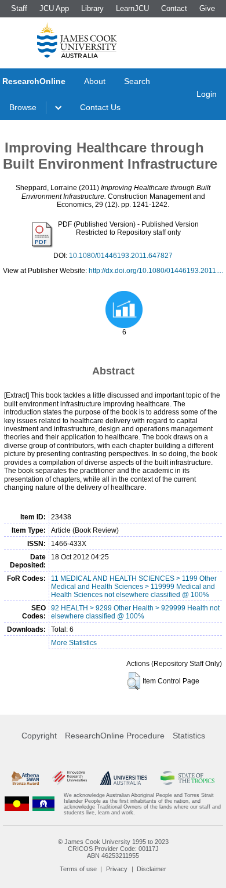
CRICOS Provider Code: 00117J (113, 848)
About (94, 81)
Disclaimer (151, 868)
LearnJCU (132, 8)
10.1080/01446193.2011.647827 (121, 256)
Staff (19, 8)
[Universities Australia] (124, 778)
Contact (174, 8)
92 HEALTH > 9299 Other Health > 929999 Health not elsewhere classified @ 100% (135, 612)
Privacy (116, 868)
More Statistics (74, 643)
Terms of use (78, 868)
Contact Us (100, 107)
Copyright (39, 735)
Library (92, 8)
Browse (23, 107)
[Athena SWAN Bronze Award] (25, 778)
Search (137, 81)
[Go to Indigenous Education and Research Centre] (17, 804)
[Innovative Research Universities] (69, 778)
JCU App (54, 8)
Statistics (189, 735)
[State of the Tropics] (187, 778)
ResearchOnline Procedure (115, 735)
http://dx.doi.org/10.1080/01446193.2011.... (156, 271)
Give (207, 8)
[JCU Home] (77, 40)
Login (206, 94)
